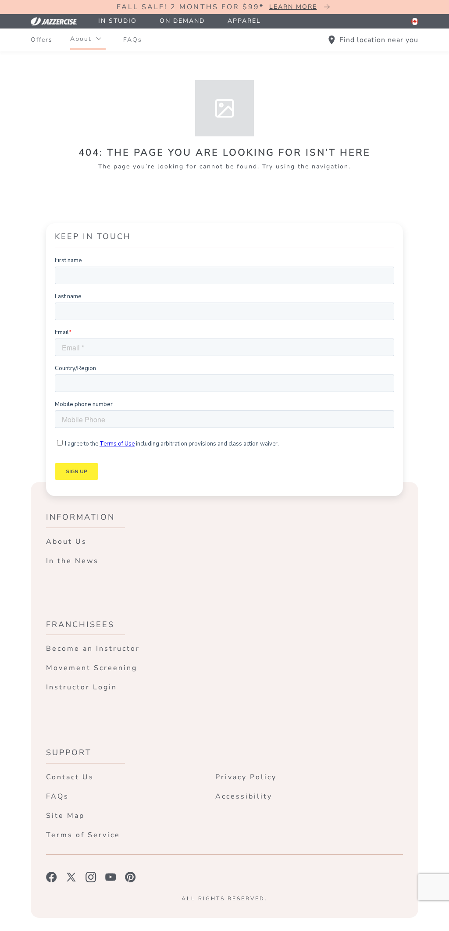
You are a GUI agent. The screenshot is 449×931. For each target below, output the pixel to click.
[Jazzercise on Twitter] (71, 877)
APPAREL (244, 21)
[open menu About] (99, 39)
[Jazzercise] (59, 21)
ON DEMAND (182, 21)
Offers (42, 40)
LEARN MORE (293, 7)
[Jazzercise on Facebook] (51, 877)
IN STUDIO (117, 21)
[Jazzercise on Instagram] (91, 877)
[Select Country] (414, 21)
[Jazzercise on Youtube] (110, 877)
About (81, 39)
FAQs (132, 40)
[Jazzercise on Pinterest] (130, 877)
